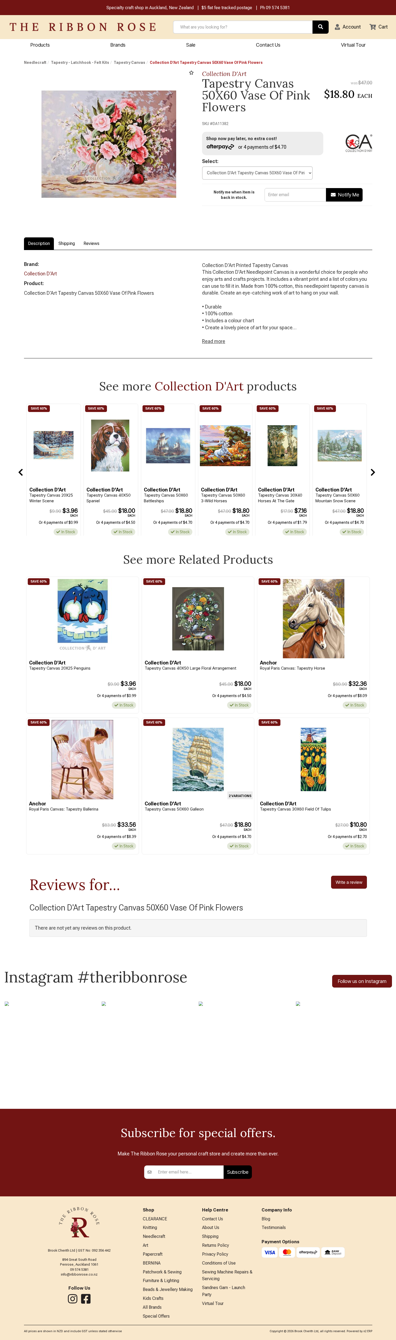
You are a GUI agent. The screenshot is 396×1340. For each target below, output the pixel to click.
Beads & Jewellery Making (168, 1289)
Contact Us (268, 45)
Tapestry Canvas (129, 62)
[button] (348, 26)
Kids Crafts (153, 1298)
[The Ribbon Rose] (82, 27)
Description (39, 243)
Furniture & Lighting (161, 1280)
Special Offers (156, 1316)
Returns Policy (215, 1245)
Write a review (349, 882)
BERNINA (152, 1263)
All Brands (152, 1307)
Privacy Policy (215, 1254)
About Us (210, 1227)
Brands (118, 45)
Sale (190, 45)
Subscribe (237, 1172)
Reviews (91, 243)
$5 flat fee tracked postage (227, 7)
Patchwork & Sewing (162, 1272)
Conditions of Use (219, 1263)
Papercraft (152, 1254)
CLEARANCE (155, 1218)
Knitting (150, 1227)
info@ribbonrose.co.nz (79, 1274)
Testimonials (274, 1227)
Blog (266, 1218)
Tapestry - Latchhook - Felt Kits (80, 62)
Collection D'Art (224, 73)
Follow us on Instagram (362, 981)
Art (145, 1245)
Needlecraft (35, 62)
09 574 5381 (278, 7)
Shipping (66, 243)
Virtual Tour (353, 45)
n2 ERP (367, 1331)
